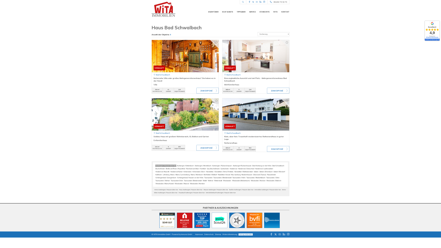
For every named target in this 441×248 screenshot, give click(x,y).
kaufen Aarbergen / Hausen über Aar (241, 189)
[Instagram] (264, 2)
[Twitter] (253, 2)
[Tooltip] (438, 40)
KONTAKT (285, 12)
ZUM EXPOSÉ (206, 91)
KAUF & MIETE (227, 12)
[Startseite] (168, 10)
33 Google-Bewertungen (432, 37)
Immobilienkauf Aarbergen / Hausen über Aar (221, 192)
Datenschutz (209, 234)
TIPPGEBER (241, 12)
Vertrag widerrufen (245, 234)
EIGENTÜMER (213, 12)
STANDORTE (264, 12)
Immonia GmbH (186, 234)
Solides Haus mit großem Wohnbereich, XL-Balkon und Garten (181, 136)
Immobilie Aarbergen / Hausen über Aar (267, 189)
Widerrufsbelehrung (229, 234)
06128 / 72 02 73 (280, 2)
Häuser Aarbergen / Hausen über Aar (216, 189)
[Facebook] (249, 2)
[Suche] (243, 2)
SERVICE (252, 12)
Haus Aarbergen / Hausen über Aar (190, 189)
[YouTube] (257, 2)
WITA (275, 12)
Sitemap (218, 234)
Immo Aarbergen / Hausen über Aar (166, 189)
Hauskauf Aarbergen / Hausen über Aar (192, 192)
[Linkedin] (260, 2)
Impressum (199, 234)
